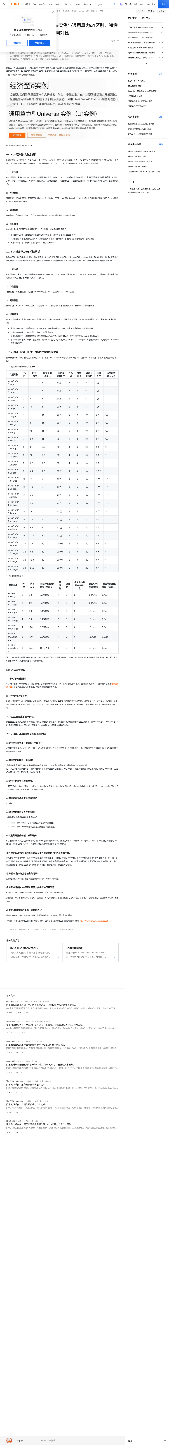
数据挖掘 (53, 929)
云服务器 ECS (24, 929)
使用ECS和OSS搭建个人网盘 (140, 161)
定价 (57, 4)
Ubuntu (48, 1081)
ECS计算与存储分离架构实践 (140, 133)
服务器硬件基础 (134, 86)
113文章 (42, 1440)
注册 (153, 4)
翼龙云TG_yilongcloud (14, 1081)
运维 (36, 1041)
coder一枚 (10, 1001)
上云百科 (19, 1440)
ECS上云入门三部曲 (136, 81)
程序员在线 (10, 1041)
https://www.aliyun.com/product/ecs (96, 921)
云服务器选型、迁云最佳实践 (140, 101)
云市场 (64, 4)
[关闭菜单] (4, 4)
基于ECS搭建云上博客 (137, 156)
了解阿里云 (87, 4)
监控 (41, 1101)
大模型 (27, 4)
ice (36, 1061)
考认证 (74, 11)
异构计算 (46, 1001)
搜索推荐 (37, 1001)
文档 (135, 4)
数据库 (62, 929)
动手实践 (57, 11)
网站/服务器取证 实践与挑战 (139, 128)
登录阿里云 (39, 42)
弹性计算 (36, 929)
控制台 (147, 4)
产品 (34, 4)
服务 (78, 4)
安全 (42, 1041)
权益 (51, 4)
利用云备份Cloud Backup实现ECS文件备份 (145, 171)
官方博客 (66, 11)
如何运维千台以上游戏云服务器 (141, 123)
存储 (44, 929)
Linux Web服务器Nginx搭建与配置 (142, 91)
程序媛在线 (10, 1021)
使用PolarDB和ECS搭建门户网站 (141, 151)
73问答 (52, 1440)
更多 (161, 74)
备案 (141, 4)
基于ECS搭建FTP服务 (137, 166)
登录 (163, 4)
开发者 (70, 929)
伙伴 (71, 4)
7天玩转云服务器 (135, 96)
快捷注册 (17, 43)
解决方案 (42, 4)
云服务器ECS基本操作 (137, 106)
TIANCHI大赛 (84, 11)
